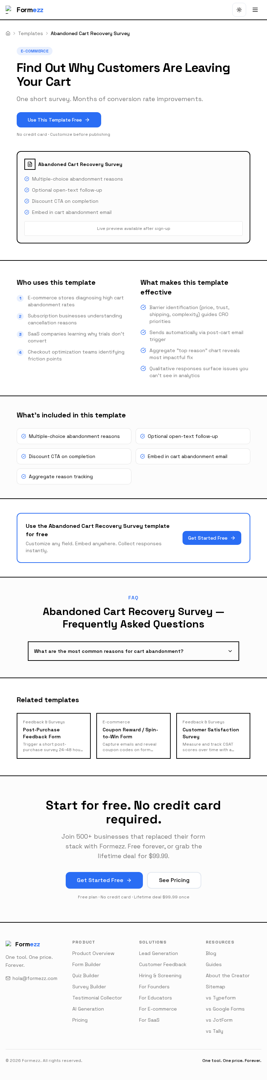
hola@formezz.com (35, 978)
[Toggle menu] (255, 9)
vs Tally (214, 1031)
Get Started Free (207, 538)
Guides (214, 964)
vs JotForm (219, 1020)
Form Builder (86, 964)
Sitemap (215, 986)
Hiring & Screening (160, 975)
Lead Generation (158, 953)
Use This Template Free (55, 120)
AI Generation (88, 1009)
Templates (30, 33)
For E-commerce (158, 1009)
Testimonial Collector (97, 998)
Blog (211, 953)
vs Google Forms (225, 1009)
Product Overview (93, 953)
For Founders (154, 986)
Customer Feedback (162, 964)
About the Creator (228, 975)
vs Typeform (221, 998)
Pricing (80, 1020)
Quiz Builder (85, 975)
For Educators (155, 998)
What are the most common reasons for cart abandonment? (109, 651)
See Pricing (174, 880)
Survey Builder (89, 986)
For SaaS (149, 1020)
